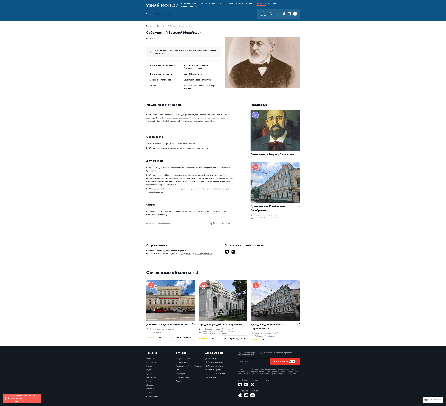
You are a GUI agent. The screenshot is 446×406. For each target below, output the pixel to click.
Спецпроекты (152, 396)
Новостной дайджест (215, 370)
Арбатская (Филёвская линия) (267, 218)
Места (252, 3)
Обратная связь (183, 377)
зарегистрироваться (203, 254)
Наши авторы (182, 362)
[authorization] (296, 5)
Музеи (223, 3)
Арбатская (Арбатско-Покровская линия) (219, 331)
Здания (231, 3)
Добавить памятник (214, 362)
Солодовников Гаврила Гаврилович (272, 154)
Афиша (195, 3)
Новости (180, 370)
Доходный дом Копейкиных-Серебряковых (268, 208)
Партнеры (180, 374)
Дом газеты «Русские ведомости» (167, 324)
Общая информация (184, 358)
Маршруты (205, 3)
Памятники (241, 3)
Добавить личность (214, 366)
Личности (261, 3)
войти (188, 254)
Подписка (180, 381)
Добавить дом (211, 358)
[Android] (289, 14)
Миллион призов (189, 7)
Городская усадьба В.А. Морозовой (220, 324)
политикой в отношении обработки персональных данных (274, 374)
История (272, 3)
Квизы (215, 3)
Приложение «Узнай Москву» (189, 366)
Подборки (185, 3)
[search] (292, 5)
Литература (210, 377)
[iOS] (284, 13)
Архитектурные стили (215, 374)
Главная (149, 26)
